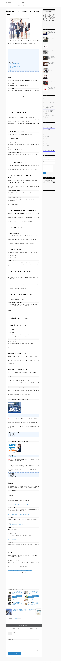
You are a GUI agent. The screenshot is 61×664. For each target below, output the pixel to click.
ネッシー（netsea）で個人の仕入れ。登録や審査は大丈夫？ (51, 88)
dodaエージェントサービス (13, 456)
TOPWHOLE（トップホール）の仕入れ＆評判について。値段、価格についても (17, 603)
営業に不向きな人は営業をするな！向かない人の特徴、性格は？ (51, 69)
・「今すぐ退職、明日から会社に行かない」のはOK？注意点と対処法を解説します (20, 570)
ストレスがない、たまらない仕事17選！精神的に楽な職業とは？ (51, 32)
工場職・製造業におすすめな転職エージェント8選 (50, 116)
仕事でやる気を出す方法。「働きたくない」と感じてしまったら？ (33, 592)
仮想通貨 (46, 138)
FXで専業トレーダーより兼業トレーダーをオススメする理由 (16, 524)
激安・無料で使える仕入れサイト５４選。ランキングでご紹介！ (51, 45)
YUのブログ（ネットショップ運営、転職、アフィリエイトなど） (21, 2)
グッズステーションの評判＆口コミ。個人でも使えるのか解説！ (50, 107)
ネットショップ (10, 5)
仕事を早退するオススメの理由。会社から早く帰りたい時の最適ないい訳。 (51, 38)
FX (21, 5)
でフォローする (15, 628)
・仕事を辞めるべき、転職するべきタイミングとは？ (15, 311)
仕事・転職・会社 (25, 5)
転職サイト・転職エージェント (49, 150)
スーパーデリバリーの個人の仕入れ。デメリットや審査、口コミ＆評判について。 (50, 111)
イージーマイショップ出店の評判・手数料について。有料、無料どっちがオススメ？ (33, 596)
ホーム (6, 5)
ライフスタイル (47, 134)
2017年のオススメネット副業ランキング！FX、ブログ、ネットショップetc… (19, 504)
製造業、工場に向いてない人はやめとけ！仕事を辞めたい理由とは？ (51, 82)
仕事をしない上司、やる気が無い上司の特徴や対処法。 (51, 76)
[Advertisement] (23, 104)
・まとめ (10, 70)
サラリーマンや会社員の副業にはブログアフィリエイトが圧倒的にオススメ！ (19, 514)
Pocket (16, 618)
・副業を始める (11, 67)
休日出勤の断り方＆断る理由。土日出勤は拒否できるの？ (51, 63)
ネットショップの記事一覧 (12, 539)
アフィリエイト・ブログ (16, 5)
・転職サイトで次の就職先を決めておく (14, 66)
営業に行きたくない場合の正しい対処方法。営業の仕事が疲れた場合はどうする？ (17, 596)
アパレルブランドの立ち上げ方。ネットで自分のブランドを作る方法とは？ (51, 51)
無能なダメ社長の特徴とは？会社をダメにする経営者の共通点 (51, 57)
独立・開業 (46, 145)
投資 (45, 143)
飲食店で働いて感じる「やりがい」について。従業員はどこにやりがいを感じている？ (33, 603)
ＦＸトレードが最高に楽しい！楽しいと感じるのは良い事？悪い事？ (17, 592)
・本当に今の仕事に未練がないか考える (14, 63)
